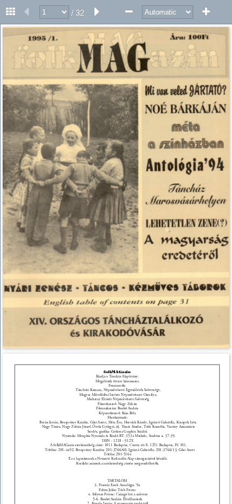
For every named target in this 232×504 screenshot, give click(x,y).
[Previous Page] (26, 12)
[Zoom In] (206, 12)
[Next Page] (97, 12)
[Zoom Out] (129, 12)
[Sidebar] (11, 12)
